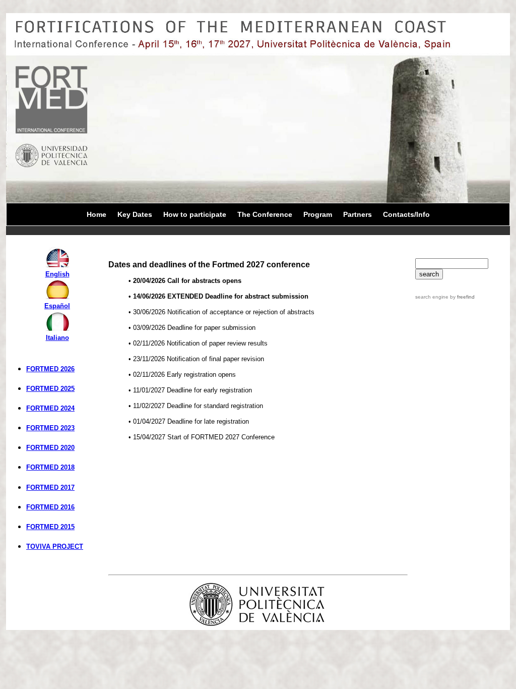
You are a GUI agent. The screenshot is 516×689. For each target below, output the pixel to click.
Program (317, 214)
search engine (431, 297)
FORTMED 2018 (50, 467)
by (461, 297)
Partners (357, 214)
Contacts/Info (406, 214)
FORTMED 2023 (50, 428)
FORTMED (43, 388)
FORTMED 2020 (50, 447)
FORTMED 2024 (50, 408)
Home (96, 214)
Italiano (57, 337)
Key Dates (134, 214)
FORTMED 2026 (50, 369)
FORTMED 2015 (50, 527)
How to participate (194, 214)
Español (57, 306)
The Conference (264, 214)
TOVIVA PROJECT (54, 546)
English (57, 274)
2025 (67, 388)
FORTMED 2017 (50, 487)
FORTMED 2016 (50, 507)
